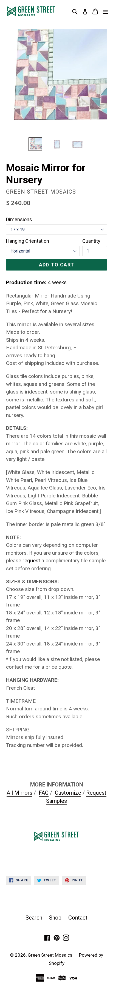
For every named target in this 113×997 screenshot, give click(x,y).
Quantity (91, 241)
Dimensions (19, 219)
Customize (68, 792)
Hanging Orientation (27, 241)
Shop (55, 917)
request (31, 560)
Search (34, 917)
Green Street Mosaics (51, 955)
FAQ (44, 792)
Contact (77, 917)
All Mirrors (19, 792)
